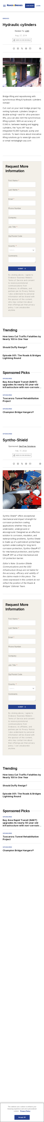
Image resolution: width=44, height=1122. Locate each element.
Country (12, 246)
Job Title (12, 227)
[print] (40, 48)
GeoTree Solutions (27, 446)
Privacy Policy (25, 1111)
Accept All (22, 1117)
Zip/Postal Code (15, 236)
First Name (13, 180)
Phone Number (14, 208)
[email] (30, 48)
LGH (27, 31)
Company (12, 217)
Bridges (6, 18)
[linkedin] (18, 48)
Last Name (13, 190)
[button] (4, 5)
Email (11, 199)
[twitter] (22, 48)
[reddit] (26, 48)
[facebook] (14, 48)
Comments (12, 256)
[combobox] (22, 250)
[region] (22, 1112)
